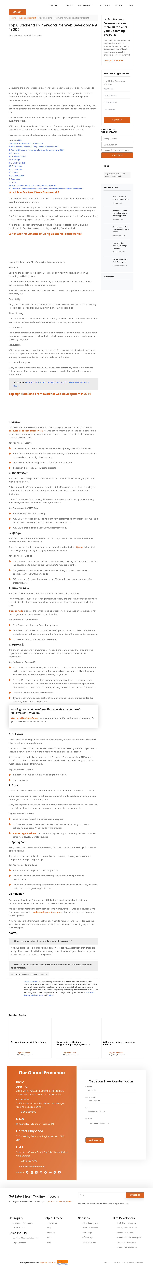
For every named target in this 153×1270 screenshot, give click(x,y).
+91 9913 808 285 (27, 1112)
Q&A (49, 1242)
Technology (104, 5)
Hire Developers (85, 5)
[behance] (50, 1172)
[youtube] (59, 1172)
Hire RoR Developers (124, 1232)
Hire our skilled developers (25, 718)
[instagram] (31, 1172)
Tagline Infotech (31, 981)
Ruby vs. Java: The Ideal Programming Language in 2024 (74, 1043)
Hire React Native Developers (128, 1237)
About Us (116, 1263)
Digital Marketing (89, 1242)
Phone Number (90, 1097)
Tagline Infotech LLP (48, 1263)
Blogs (131, 5)
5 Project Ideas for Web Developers (28, 1042)
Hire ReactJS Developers (126, 1247)
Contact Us (52, 1223)
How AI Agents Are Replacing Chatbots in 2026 (121, 229)
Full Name (88, 1087)
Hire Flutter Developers (126, 1242)
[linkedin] (36, 1172)
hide (20, 140)
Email (87, 1108)
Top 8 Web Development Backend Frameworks (28, 974)
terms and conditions (121, 150)
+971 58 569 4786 (28, 1160)
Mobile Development (90, 1223)
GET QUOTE (17, 12)
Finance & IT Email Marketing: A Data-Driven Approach (120, 213)
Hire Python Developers (126, 1223)
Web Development (27, 18)
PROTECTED (62, 1264)
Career (107, 1263)
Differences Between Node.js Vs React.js (119, 1043)
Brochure (51, 1232)
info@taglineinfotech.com (32, 1166)
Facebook (38, 995)
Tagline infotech (19, 1243)
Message (88, 1118)
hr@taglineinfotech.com (22, 1223)
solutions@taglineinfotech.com (25, 1238)
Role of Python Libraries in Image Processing (120, 245)
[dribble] (54, 1172)
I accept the (117, 150)
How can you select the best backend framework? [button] (43, 941)
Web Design (87, 1232)
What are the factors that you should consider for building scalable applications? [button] (51, 966)
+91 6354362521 (18, 1228)
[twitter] (41, 1172)
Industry (118, 5)
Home (13, 18)
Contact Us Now (112, 60)
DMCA (59, 1261)
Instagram (28, 995)
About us (67, 5)
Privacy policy (128, 1263)
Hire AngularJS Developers (127, 1228)
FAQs (49, 1237)
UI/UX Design (87, 1237)
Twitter (50, 995)
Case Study (53, 5)
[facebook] (27, 1172)
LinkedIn (89, 992)
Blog (49, 1228)
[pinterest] (45, 1172)
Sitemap (139, 1263)
